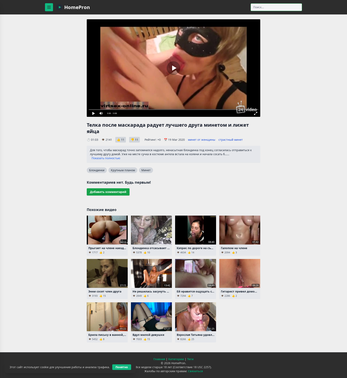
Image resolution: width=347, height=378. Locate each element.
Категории (176, 359)
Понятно (121, 367)
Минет (146, 170)
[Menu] (49, 7)
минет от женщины (201, 140)
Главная (159, 359)
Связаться (195, 371)
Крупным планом (123, 170)
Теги (190, 359)
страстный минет (230, 140)
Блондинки (96, 170)
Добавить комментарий (108, 192)
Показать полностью (106, 158)
